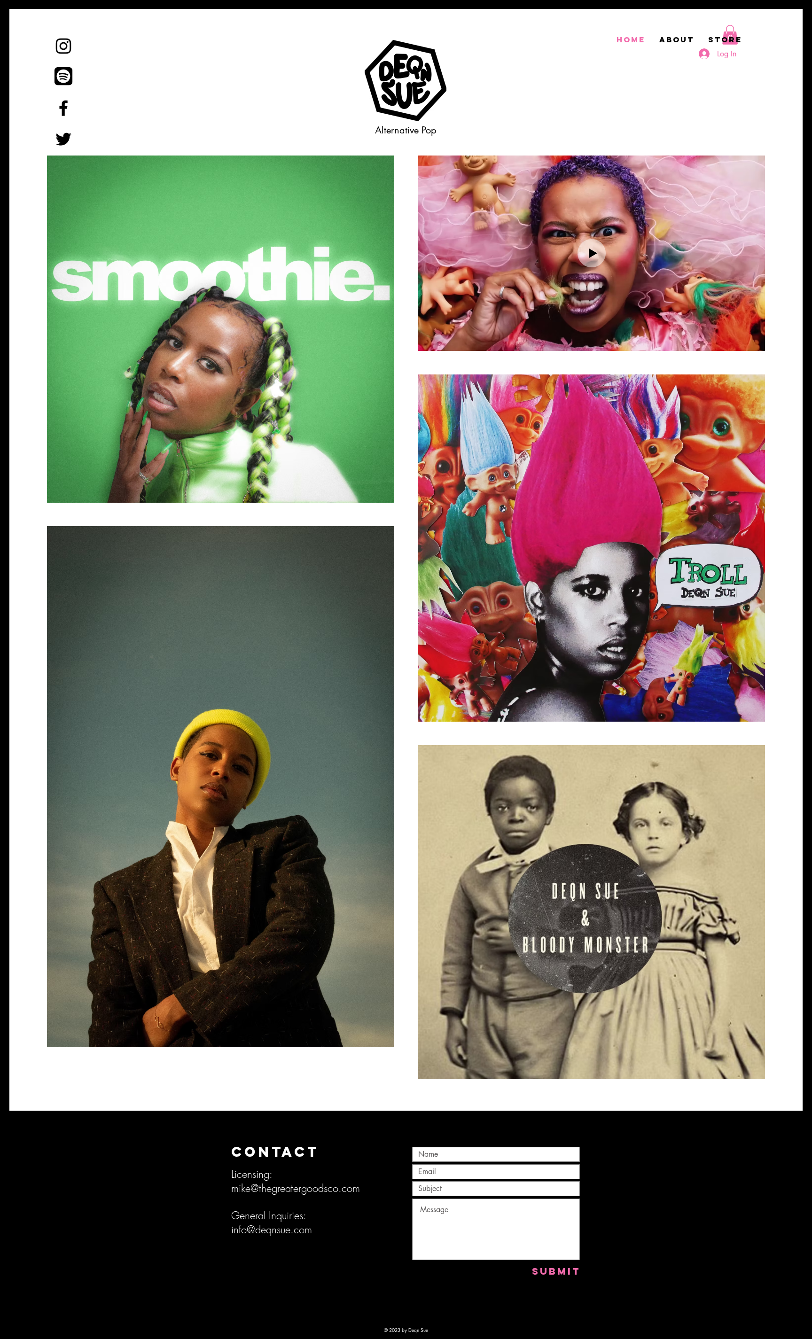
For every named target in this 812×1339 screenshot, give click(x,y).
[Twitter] (63, 139)
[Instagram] (63, 46)
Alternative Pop (406, 130)
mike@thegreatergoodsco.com (295, 1188)
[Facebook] (63, 108)
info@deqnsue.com (271, 1229)
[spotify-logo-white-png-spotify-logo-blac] (63, 77)
